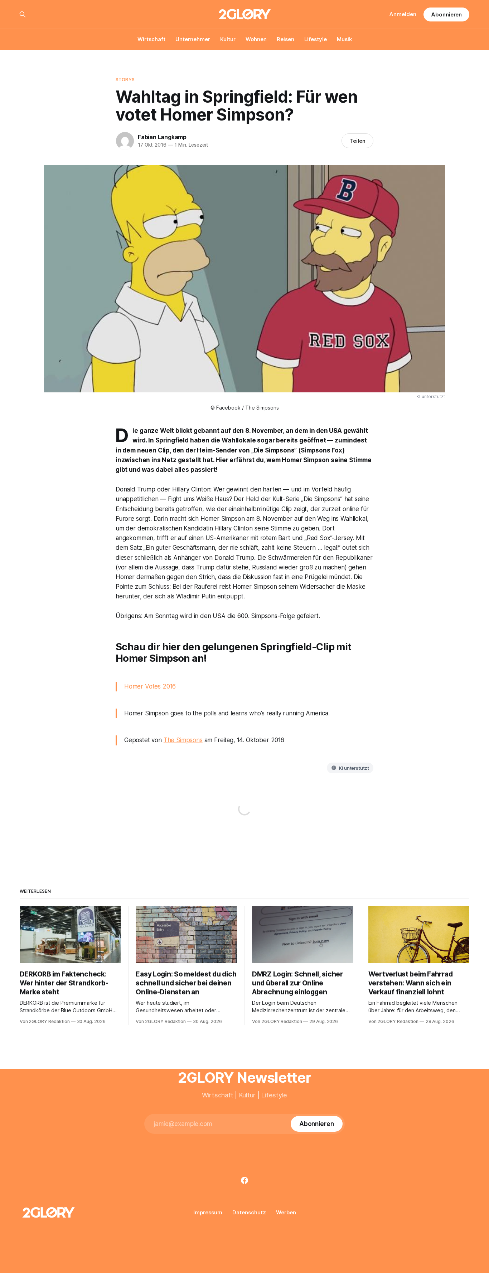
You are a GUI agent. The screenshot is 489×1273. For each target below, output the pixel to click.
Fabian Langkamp (162, 137)
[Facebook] (244, 1180)
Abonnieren (446, 14)
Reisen (285, 39)
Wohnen (256, 39)
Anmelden (402, 14)
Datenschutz (249, 1212)
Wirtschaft (151, 39)
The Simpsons (183, 740)
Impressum (207, 1212)
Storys (125, 79)
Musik (344, 39)
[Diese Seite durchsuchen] (22, 14)
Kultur (228, 39)
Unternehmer (192, 39)
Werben (286, 1212)
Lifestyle (315, 39)
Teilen (357, 140)
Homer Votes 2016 (150, 686)
